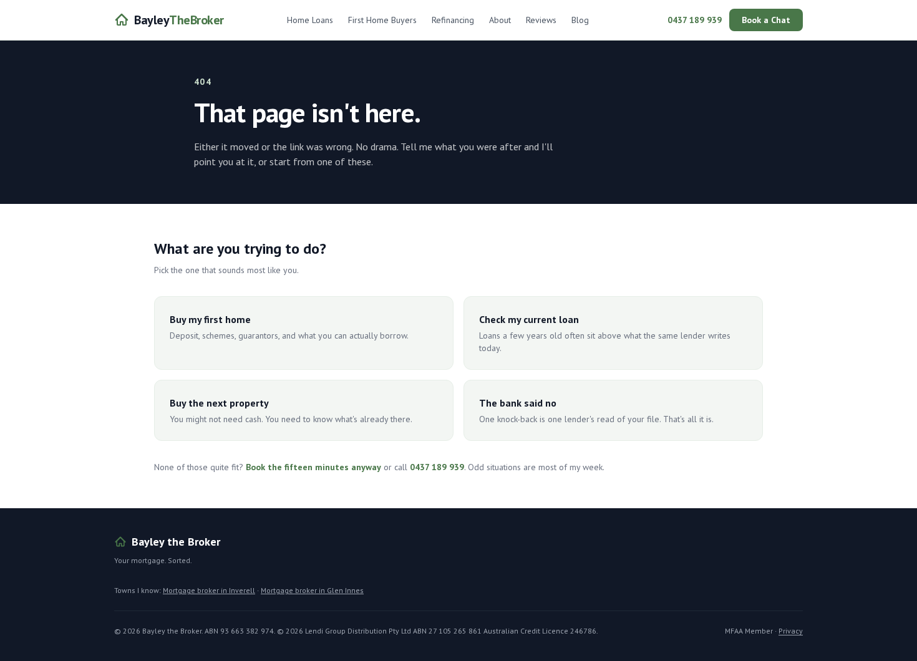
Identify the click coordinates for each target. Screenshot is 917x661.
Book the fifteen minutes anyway (313, 467)
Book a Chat (766, 20)
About (500, 20)
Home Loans (310, 20)
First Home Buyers (382, 20)
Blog (580, 20)
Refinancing (453, 20)
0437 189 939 (694, 20)
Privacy (791, 630)
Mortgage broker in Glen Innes (312, 590)
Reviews (541, 20)
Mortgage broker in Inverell (209, 590)
